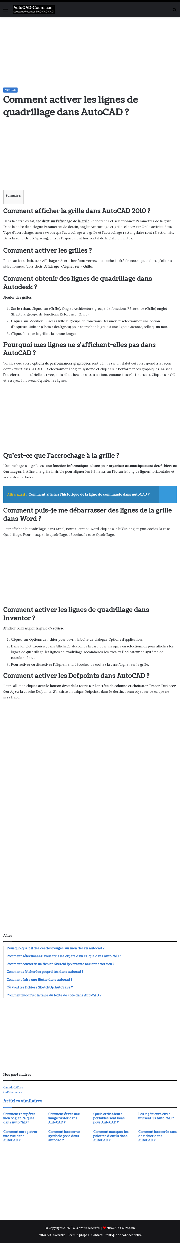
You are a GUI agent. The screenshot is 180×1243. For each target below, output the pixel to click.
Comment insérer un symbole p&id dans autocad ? (64, 1136)
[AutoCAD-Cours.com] (34, 9)
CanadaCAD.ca (13, 1087)
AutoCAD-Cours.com (120, 1228)
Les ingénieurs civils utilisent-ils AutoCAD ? (156, 1116)
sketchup (59, 1235)
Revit (71, 1235)
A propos (83, 1235)
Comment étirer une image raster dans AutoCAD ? (64, 1118)
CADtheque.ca (12, 1092)
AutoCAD (10, 89)
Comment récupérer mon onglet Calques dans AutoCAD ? (19, 1118)
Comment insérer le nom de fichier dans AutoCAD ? (157, 1136)
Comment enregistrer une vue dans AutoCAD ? (20, 1136)
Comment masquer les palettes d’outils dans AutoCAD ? (111, 1136)
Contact (97, 1235)
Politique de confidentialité (123, 1235)
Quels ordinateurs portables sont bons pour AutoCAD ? (109, 1118)
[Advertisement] (90, 52)
